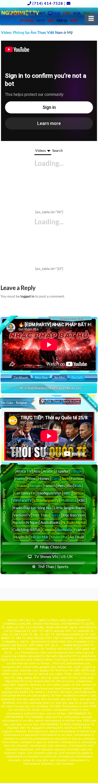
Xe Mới (59, 378)
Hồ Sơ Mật (40, 537)
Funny (20, 478)
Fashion (77, 478)
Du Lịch (77, 378)
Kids (78, 485)
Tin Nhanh (20, 378)
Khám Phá (59, 537)
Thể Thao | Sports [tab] (53, 566)
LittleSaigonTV (46, 500)
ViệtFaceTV (22, 500)
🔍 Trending (91, 401)
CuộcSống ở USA (26, 529)
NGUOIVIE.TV (41, 641)
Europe (76, 471)
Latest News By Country (94, 518)
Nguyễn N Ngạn (25, 522)
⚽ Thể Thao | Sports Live (60, 401)
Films (31, 478)
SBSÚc (78, 493)
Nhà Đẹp (41, 378)
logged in (27, 296)
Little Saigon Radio (69, 508)
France (79, 529)
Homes (44, 478)
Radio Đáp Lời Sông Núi (32, 508)
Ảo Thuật (76, 537)
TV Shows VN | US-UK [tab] (53, 556)
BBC (67, 493)
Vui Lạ (56, 515)
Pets (61, 485)
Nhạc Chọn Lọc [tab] (53, 546)
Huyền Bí (21, 537)
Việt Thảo (41, 515)
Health (50, 485)
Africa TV (23, 471)
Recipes (35, 485)
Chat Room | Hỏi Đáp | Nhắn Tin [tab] (53, 388)
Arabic (48, 471)
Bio (70, 485)
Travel (22, 485)
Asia (37, 471)
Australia (64, 529)
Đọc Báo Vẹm (74, 515)
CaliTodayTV (24, 493)
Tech (65, 478)
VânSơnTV (22, 515)
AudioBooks (50, 522)
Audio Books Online (4, 505)
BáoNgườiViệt (49, 493)
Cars (55, 478)
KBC (82, 500)
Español (62, 471)
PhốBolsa (68, 500)
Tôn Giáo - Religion (13, 403)
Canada (48, 529)
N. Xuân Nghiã (74, 522)
